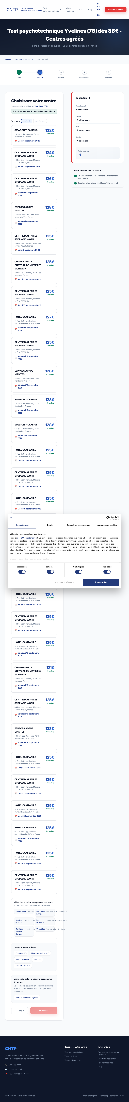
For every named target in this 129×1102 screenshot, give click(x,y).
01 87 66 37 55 (98, 9)
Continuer (44, 1010)
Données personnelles (109, 1096)
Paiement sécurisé (105, 1063)
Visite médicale (70, 1056)
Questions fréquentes (107, 1059)
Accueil (8, 59)
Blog (100, 1067)
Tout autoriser (101, 582)
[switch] (50, 572)
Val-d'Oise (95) (22, 959)
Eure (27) (37, 959)
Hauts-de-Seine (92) (40, 953)
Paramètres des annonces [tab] (78, 525)
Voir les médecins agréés (27, 997)
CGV (122, 1096)
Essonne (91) (21, 953)
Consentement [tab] (21, 525)
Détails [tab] (50, 525)
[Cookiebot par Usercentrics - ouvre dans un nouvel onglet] (108, 518)
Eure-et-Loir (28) (22, 966)
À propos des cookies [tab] (107, 525)
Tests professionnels (72, 1060)
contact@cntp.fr (15, 1069)
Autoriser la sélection (64, 582)
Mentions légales (90, 1096)
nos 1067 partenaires (27, 538)
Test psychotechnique (24, 59)
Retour (19, 1011)
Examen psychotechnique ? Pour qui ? (109, 1053)
